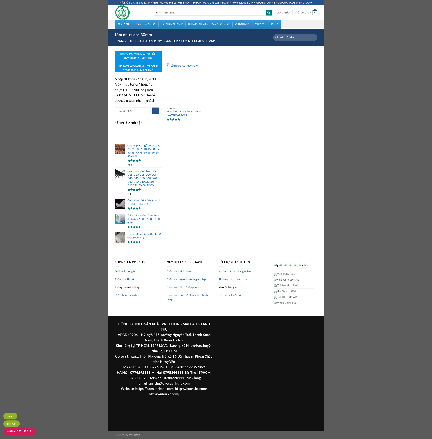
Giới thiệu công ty (125, 271)
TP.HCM (12, 423)
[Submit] (269, 13)
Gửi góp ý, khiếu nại (230, 294)
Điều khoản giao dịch (127, 294)
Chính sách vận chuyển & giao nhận (187, 279)
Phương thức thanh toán (233, 279)
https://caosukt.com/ (191, 389)
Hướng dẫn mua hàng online (235, 271)
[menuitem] (124, 24)
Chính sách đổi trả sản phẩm (183, 287)
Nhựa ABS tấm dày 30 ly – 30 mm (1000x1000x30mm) (184, 113)
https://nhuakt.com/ (164, 394)
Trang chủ (124, 41)
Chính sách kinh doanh (179, 271)
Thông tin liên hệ (124, 279)
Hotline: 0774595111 (20, 431)
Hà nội (10, 415)
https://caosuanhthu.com (154, 389)
